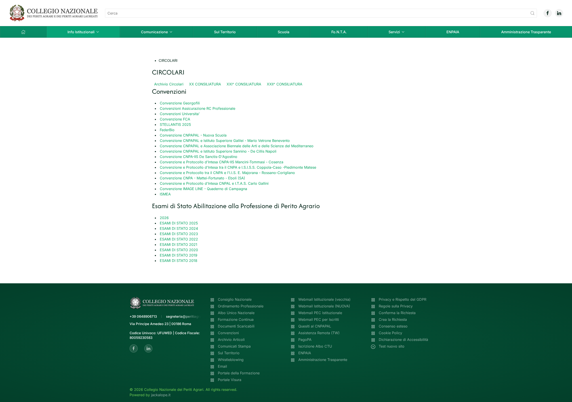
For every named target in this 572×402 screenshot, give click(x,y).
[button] (23, 31)
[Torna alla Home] (53, 13)
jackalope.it (160, 395)
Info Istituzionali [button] (81, 32)
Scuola (283, 32)
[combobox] (321, 13)
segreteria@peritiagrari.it (186, 316)
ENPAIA (452, 32)
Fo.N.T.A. (339, 32)
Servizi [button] (394, 32)
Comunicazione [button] (154, 32)
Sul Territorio (225, 32)
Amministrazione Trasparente (526, 32)
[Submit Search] (532, 13)
